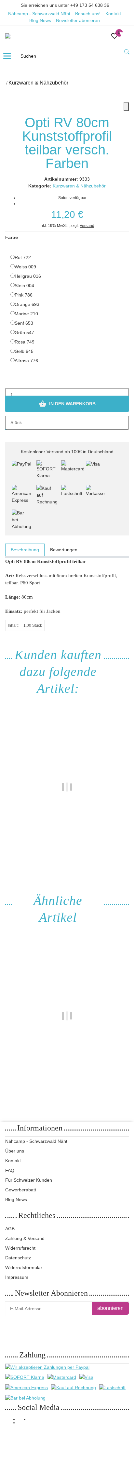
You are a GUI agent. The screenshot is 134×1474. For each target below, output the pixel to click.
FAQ (9, 1170)
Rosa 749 (24, 341)
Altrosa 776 (26, 360)
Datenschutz (18, 1257)
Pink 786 (24, 295)
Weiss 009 (25, 266)
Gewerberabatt (20, 1189)
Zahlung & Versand (25, 1238)
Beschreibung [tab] (25, 549)
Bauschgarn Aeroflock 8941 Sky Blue (67, 826)
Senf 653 (24, 323)
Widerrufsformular (23, 1267)
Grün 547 (24, 332)
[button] (114, 36)
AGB (10, 1228)
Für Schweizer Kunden (28, 1180)
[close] (126, 106)
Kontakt (113, 13)
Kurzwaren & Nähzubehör (79, 185)
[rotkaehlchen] (13, 36)
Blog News (40, 20)
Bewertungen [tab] (63, 549)
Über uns (14, 1150)
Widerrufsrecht (20, 1248)
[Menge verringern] (10, 381)
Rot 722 (23, 257)
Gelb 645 (24, 351)
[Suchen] (127, 51)
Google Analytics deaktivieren (39, 1444)
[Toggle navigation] (7, 56)
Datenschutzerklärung (86, 1324)
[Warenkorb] (123, 36)
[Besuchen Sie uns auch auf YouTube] (23, 1423)
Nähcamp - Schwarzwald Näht (39, 13)
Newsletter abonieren (78, 20)
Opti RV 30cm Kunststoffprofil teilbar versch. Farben (67, 1059)
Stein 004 (24, 285)
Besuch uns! (87, 13)
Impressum (16, 1277)
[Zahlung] (21, 470)
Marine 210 (26, 313)
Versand (87, 225)
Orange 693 (27, 304)
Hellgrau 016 (28, 276)
